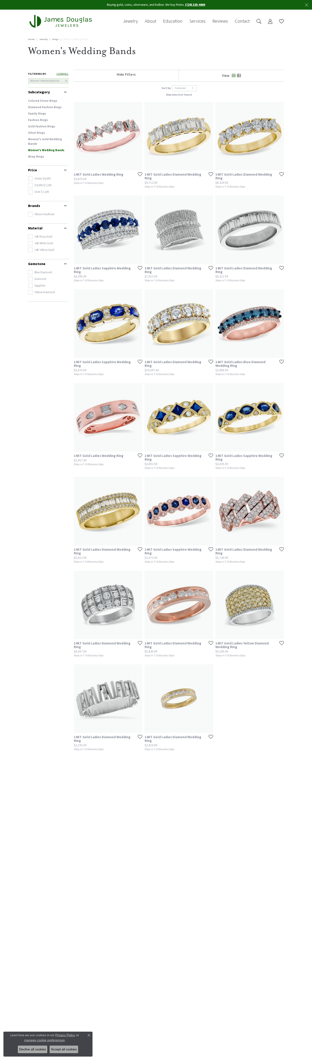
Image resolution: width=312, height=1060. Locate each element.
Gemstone (36, 264)
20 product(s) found (179, 95)
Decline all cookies (32, 1049)
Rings (55, 39)
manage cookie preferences (44, 1040)
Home (31, 39)
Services (197, 21)
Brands (34, 206)
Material (35, 228)
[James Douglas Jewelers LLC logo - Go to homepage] (61, 21)
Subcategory (39, 92)
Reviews (220, 21)
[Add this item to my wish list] (138, 174)
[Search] (258, 21)
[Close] (306, 5)
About (150, 21)
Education (172, 21)
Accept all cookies (64, 1049)
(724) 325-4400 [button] (195, 5)
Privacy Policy (65, 1035)
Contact (242, 21)
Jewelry (130, 21)
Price (32, 170)
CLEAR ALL (62, 74)
